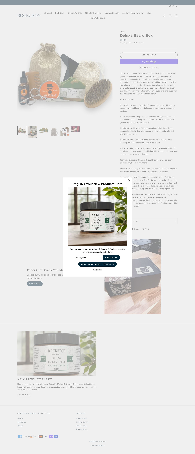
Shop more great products (97, 264)
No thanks (97, 270)
